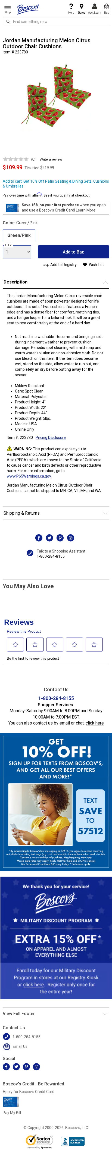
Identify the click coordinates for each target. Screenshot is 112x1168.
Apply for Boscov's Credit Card (28, 1091)
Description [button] (15, 282)
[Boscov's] (28, 9)
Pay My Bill (12, 1112)
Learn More (85, 210)
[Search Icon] (8, 21)
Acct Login (94, 12)
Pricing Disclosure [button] (51, 437)
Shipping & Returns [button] (22, 513)
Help (71, 12)
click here (95, 723)
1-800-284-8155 (51, 556)
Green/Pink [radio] (19, 235)
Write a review (51, 159)
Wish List (96, 264)
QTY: (8, 245)
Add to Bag (74, 252)
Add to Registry (63, 264)
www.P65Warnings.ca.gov (29, 476)
